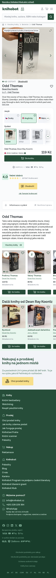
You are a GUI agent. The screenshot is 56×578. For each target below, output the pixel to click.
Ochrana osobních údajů (28, 561)
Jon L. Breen (33, 333)
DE (16, 573)
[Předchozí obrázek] (5, 55)
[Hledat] (51, 17)
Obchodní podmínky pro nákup (28, 552)
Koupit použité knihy (12, 408)
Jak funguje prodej (12, 428)
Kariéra (6, 476)
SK (8, 573)
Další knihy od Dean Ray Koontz (27, 302)
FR (39, 573)
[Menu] (51, 9)
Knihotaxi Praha (10, 432)
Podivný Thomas (10, 276)
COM (22, 573)
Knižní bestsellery (11, 400)
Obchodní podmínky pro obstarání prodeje (28, 557)
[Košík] (47, 9)
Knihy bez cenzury (28, 566)
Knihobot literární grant (14, 484)
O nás (5, 472)
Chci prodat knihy (11, 420)
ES (27, 573)
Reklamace (8, 452)
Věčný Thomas (34, 276)
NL (35, 573)
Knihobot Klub (9, 488)
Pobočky (6, 440)
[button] (28, 53)
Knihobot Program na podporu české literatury (26, 480)
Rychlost (6, 330)
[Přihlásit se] (42, 9)
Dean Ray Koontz (10, 89)
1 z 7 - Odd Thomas (10, 92)
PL (48, 573)
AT (12, 573)
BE (44, 573)
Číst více (5, 104)
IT (31, 573)
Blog (4, 468)
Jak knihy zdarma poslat (14, 424)
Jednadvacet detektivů (39, 330)
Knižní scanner (9, 436)
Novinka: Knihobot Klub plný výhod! (18, 2)
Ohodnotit (23, 81)
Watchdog (7, 404)
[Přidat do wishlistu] (51, 86)
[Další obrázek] (50, 55)
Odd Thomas (12, 217)
